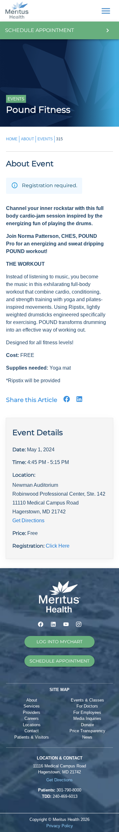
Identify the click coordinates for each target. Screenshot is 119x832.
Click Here (57, 546)
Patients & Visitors (31, 737)
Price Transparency (87, 730)
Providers (31, 712)
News (87, 737)
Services (31, 706)
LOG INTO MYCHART (59, 642)
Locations (32, 724)
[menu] (106, 11)
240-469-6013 (65, 796)
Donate (87, 724)
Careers (31, 718)
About (31, 700)
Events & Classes (87, 700)
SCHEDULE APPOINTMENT (59, 661)
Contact (31, 730)
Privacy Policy (59, 825)
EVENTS (45, 139)
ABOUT (27, 139)
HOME (11, 139)
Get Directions (28, 520)
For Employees (87, 712)
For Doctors (87, 706)
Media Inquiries (87, 718)
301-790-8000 (68, 790)
